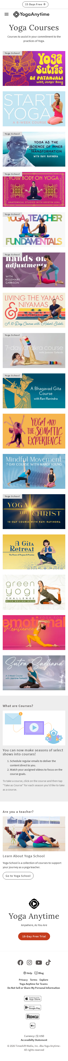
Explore (44, 979)
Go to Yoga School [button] (18, 876)
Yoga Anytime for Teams (34, 984)
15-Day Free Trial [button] (34, 936)
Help (29, 973)
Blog (41, 973)
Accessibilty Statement (34, 1040)
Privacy (23, 979)
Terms (33, 979)
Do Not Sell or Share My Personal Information (33, 987)
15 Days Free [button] (34, 4)
